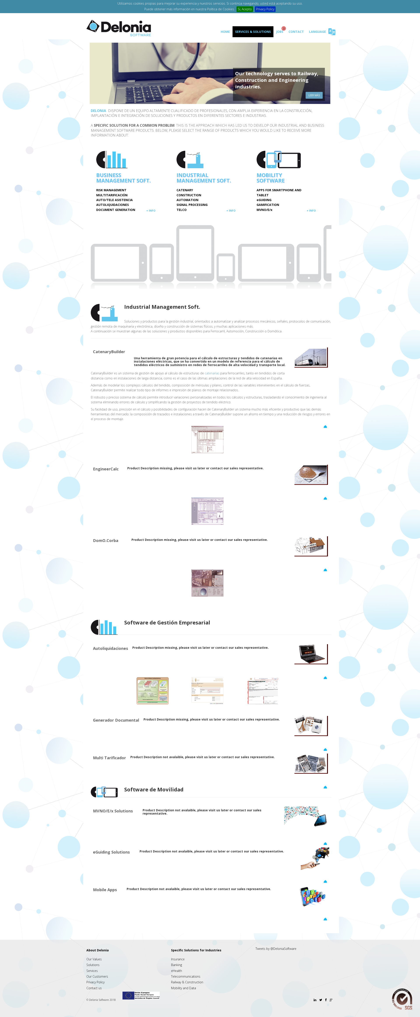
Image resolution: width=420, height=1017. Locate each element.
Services (92, 971)
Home (225, 32)
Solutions (93, 965)
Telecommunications (185, 976)
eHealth (176, 971)
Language (317, 32)
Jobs (279, 32)
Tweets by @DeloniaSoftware (276, 949)
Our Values (94, 959)
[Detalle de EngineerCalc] (207, 511)
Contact (296, 32)
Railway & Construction (187, 982)
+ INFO (151, 210)
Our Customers (97, 976)
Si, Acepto (245, 9)
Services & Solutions (253, 32)
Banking (176, 965)
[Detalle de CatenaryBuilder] (207, 439)
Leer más (314, 95)
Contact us (94, 988)
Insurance (178, 959)
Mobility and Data (183, 988)
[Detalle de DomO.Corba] (207, 582)
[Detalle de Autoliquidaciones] (152, 690)
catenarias (212, 373)
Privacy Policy (265, 9)
